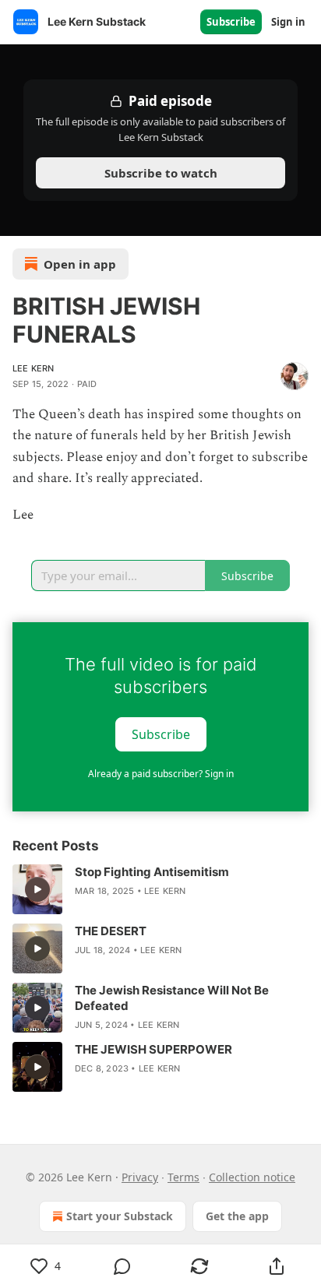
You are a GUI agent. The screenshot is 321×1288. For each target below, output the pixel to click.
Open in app (80, 264)
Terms (183, 1177)
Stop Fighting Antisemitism (152, 871)
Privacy (140, 1177)
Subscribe (231, 22)
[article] (160, 889)
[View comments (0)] (122, 1266)
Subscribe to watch (160, 173)
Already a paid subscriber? (161, 773)
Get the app (237, 1216)
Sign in (288, 22)
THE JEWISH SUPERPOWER (153, 1049)
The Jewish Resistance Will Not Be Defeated (172, 998)
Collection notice (252, 1177)
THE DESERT (110, 931)
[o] (37, 889)
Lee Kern (33, 368)
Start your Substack (119, 1216)
